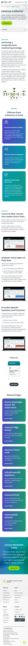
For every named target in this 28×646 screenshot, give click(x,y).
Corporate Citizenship (6, 615)
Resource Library (19, 593)
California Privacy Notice (9, 641)
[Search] (23, 2)
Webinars (17, 602)
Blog (16, 590)
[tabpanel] (14, 369)
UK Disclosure (6, 642)
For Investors (6, 618)
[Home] (6, 2)
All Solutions (6, 599)
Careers (5, 612)
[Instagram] (24, 617)
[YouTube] (19, 616)
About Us (5, 609)
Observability (6, 593)
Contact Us (14, 568)
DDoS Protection (7, 597)
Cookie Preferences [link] (7, 644)
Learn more (12, 374)
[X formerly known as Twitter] (17, 616)
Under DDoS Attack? (19, 614)
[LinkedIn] (15, 617)
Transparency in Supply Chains (10, 634)
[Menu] (26, 2)
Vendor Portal (6, 637)
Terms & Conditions (8, 630)
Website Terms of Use (8, 631)
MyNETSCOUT (18, 597)
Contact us (6, 23)
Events (16, 599)
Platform (5, 590)
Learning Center (18, 595)
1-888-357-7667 (18, 609)
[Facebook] (22, 616)
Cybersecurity (6, 595)
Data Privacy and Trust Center (10, 633)
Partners (5, 622)
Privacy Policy (6, 635)
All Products (6, 602)
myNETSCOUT (18, 2)
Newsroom (5, 620)
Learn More (14, 384)
